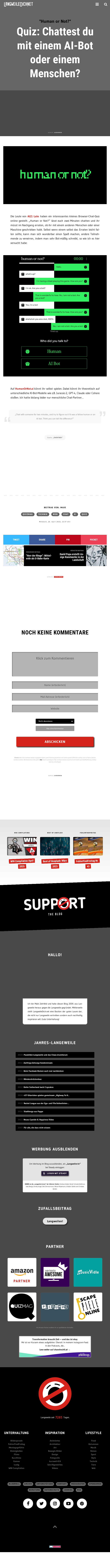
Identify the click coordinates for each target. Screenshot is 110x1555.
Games (16, 1461)
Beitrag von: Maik (55, 508)
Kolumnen (93, 1444)
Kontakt (62, 1484)
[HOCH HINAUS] (55, 1526)
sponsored (95, 1484)
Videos (55, 1468)
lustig (16, 1464)
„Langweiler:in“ (73, 1163)
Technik (43, 514)
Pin (68, 539)
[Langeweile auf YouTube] (68, 1503)
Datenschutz (52, 1490)
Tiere (93, 1464)
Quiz (84, 514)
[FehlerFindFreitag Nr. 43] (88, 853)
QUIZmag (28, 514)
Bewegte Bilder (55, 1451)
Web (55, 514)
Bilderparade (16, 1440)
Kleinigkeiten (16, 1451)
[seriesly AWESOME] (55, 1272)
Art (55, 1447)
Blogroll (14, 1484)
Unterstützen (45, 1484)
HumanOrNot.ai (24, 388)
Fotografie (55, 1457)
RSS (79, 1490)
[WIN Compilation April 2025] (22, 853)
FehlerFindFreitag (16, 1444)
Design (55, 1454)
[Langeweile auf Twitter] (41, 1503)
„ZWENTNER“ (58, 438)
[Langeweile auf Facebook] (28, 1503)
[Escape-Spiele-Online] (88, 1306)
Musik (93, 1447)
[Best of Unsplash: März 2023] (55, 853)
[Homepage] (21, 4)
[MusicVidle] (88, 1272)
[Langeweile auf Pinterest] (81, 1503)
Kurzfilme (16, 1457)
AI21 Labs (33, 216)
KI (75, 514)
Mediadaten (78, 1484)
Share (42, 539)
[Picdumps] (55, 1306)
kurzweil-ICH (55, 1461)
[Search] (105, 4)
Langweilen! (55, 1221)
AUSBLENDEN (58, 132)
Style (93, 1457)
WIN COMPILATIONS (22, 833)
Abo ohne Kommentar (55, 728)
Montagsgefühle (16, 1447)
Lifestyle (94, 1433)
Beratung (34, 1490)
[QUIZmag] (22, 1306)
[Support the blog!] (55, 906)
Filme (16, 1454)
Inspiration (55, 1433)
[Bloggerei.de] (55, 1546)
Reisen (93, 1451)
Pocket (94, 539)
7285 (58, 1417)
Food (93, 1440)
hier (41, 759)
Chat (66, 514)
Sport (93, 1454)
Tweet (16, 539)
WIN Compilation (16, 1468)
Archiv (28, 1484)
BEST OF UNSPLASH (55, 833)
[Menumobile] (97, 4)
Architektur (55, 1444)
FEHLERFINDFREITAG (88, 833)
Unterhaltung (16, 1433)
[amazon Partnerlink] (22, 1272)
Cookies (68, 1490)
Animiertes (55, 1440)
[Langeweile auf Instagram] (55, 1503)
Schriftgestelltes (55, 1464)
